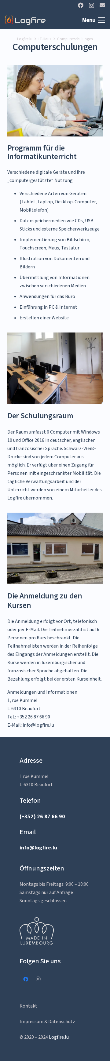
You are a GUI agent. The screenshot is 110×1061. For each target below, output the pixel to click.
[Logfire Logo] (25, 20)
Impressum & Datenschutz (47, 1021)
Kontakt (28, 1006)
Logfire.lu (59, 1037)
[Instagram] (91, 5)
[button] (93, 20)
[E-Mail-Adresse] (102, 5)
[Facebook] (80, 5)
